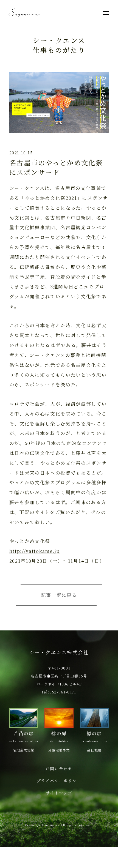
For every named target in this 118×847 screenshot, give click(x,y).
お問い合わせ (59, 768)
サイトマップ (59, 793)
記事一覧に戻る (59, 595)
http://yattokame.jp (34, 551)
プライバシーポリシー (59, 780)
